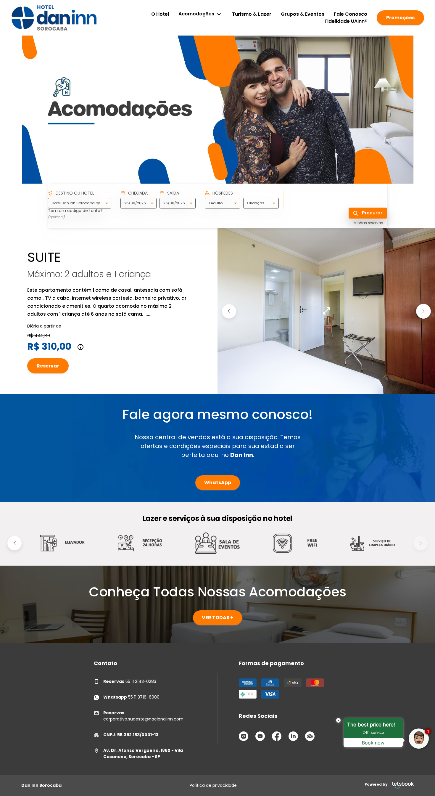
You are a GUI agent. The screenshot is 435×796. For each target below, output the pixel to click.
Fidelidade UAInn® (346, 21)
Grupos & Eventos (302, 14)
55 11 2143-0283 (129, 681)
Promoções (400, 17)
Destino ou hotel (75, 193)
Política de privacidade (213, 785)
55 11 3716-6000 (131, 697)
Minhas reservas (368, 223)
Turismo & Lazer (251, 14)
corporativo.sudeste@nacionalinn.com (143, 716)
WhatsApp (217, 482)
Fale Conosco (350, 14)
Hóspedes (222, 193)
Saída (173, 193)
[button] (229, 311)
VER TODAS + (217, 617)
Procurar (371, 213)
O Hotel (160, 14)
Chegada (138, 193)
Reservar (48, 365)
